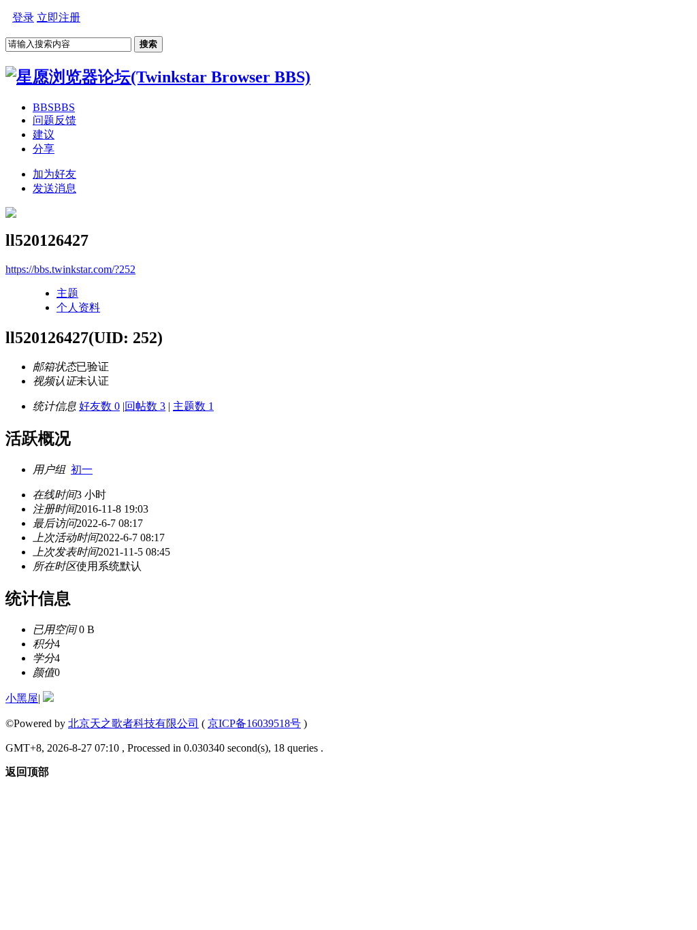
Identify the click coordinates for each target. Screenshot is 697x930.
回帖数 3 (145, 406)
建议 (43, 134)
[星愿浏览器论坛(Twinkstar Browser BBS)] (157, 77)
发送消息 (54, 188)
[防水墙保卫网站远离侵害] (48, 698)
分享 (43, 149)
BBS (54, 107)
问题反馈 (54, 120)
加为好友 (54, 174)
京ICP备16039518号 (254, 723)
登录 (23, 17)
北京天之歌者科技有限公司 (133, 723)
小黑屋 (21, 698)
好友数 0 (99, 406)
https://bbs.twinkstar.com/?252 (70, 269)
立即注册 (58, 17)
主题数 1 (193, 406)
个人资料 (78, 307)
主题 (67, 293)
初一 (82, 469)
